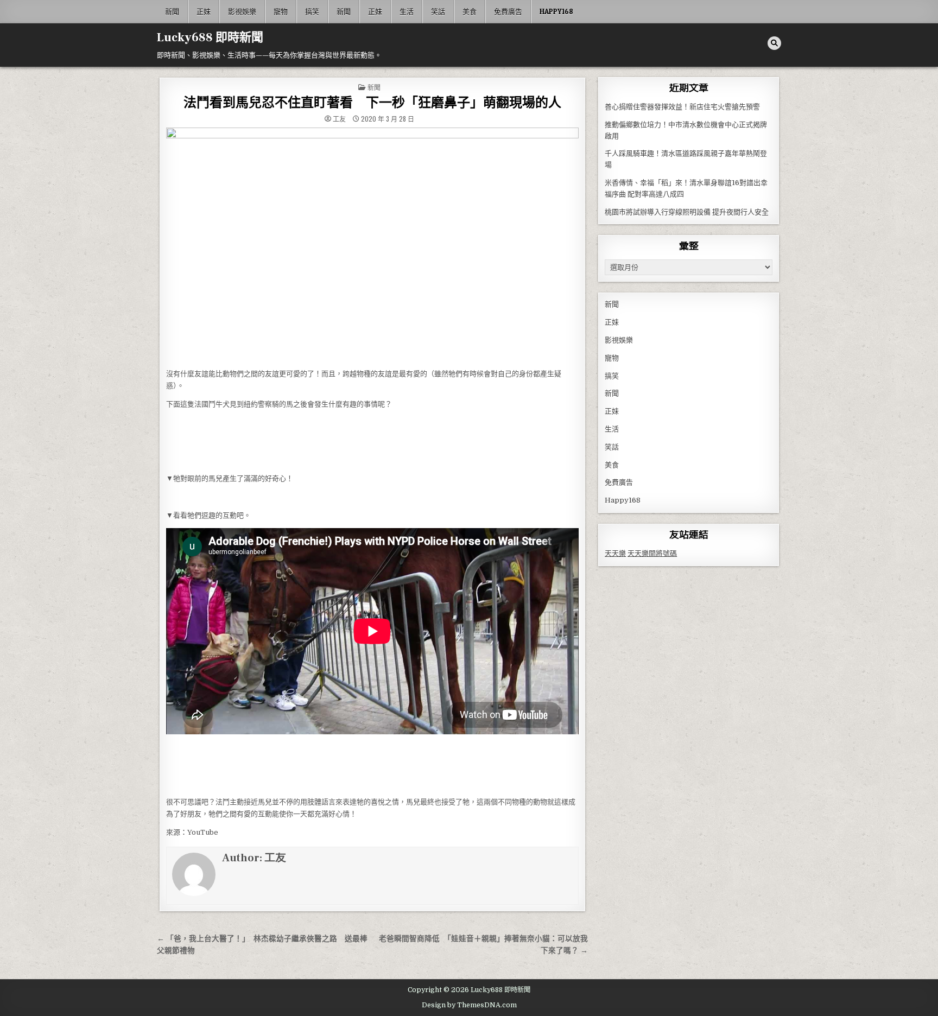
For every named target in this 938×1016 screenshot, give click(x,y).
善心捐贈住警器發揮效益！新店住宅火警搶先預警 (682, 107)
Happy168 (556, 11)
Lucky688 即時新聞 (210, 37)
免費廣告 (508, 11)
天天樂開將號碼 (652, 553)
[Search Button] (774, 43)
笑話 (438, 11)
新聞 (172, 11)
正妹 (204, 11)
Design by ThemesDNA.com (469, 1005)
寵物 (281, 11)
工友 (339, 119)
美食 (469, 11)
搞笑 (312, 11)
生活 (407, 11)
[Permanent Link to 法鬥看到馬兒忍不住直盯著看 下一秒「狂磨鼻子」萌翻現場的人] (372, 245)
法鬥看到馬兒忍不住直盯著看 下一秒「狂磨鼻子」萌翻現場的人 (372, 102)
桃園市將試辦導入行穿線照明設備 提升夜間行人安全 (687, 212)
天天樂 (615, 553)
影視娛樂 (242, 11)
